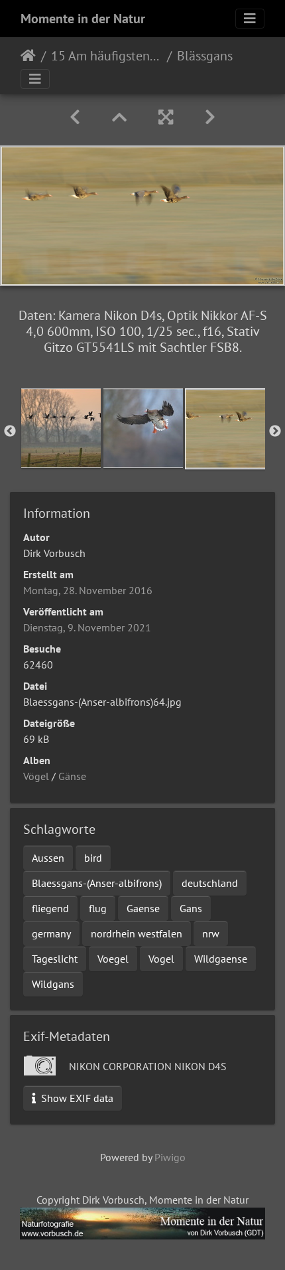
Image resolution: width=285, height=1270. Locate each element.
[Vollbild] (165, 117)
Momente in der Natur (83, 18)
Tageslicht (55, 958)
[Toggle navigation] (249, 19)
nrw (210, 933)
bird (93, 857)
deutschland (210, 883)
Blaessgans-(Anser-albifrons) (97, 883)
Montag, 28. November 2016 (87, 590)
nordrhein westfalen (136, 933)
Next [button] (275, 431)
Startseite (28, 56)
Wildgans (53, 984)
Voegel (113, 958)
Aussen (48, 857)
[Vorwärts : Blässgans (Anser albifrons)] (210, 117)
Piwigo (170, 1157)
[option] (61, 428)
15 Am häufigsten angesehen (106, 55)
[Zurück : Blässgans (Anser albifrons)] (75, 117)
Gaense (143, 908)
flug (98, 908)
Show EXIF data (75, 1098)
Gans (191, 908)
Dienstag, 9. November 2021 (87, 627)
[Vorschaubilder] (119, 117)
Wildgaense (220, 958)
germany (51, 933)
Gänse (72, 776)
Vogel (161, 958)
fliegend (50, 908)
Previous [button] (10, 431)
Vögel (36, 776)
